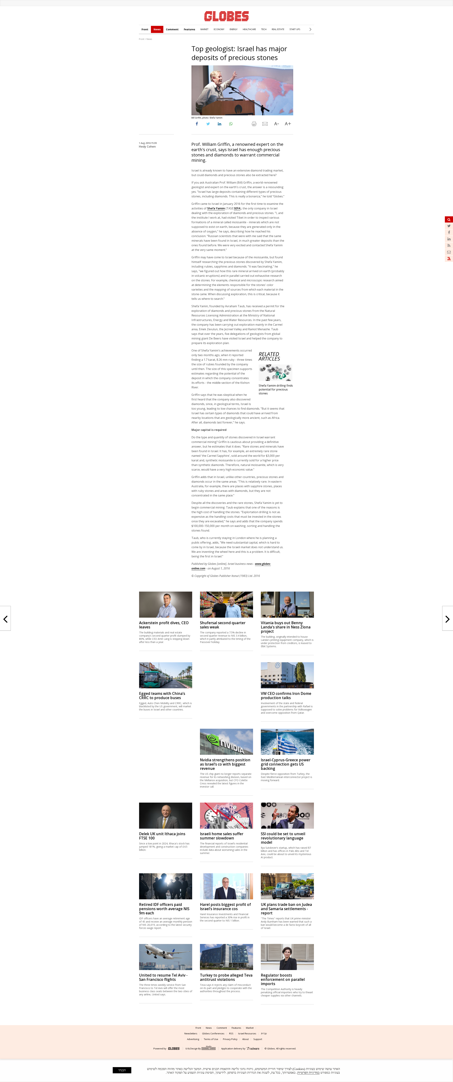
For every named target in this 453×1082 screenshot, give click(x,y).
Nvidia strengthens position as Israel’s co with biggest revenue (225, 764)
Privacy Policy (230, 1039)
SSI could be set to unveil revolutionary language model (283, 838)
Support (257, 1039)
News (157, 29)
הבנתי (122, 1070)
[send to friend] (265, 124)
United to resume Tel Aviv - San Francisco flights (163, 977)
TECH (263, 29)
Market (250, 1027)
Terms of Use (211, 1039)
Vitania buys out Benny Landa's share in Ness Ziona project (286, 627)
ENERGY (233, 29)
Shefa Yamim (216, 208)
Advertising (193, 1039)
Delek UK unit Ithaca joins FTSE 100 (162, 836)
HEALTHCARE (249, 29)
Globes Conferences (213, 1033)
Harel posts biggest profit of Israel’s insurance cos (225, 906)
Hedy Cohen (147, 146)
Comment (172, 29)
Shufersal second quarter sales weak (222, 624)
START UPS (294, 29)
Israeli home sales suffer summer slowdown (221, 836)
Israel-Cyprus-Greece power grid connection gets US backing (285, 764)
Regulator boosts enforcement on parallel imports (283, 979)
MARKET (204, 29)
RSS (231, 1033)
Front (145, 29)
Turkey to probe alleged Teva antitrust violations (226, 977)
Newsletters (190, 1033)
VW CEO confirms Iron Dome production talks (286, 695)
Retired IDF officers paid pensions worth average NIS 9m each (164, 908)
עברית (264, 1033)
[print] (254, 124)
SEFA (237, 208)
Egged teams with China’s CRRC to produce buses (162, 695)
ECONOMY (219, 29)
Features (189, 29)
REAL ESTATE (278, 29)
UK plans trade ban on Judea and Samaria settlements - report (286, 908)
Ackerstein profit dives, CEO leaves (164, 624)
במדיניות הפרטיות (308, 1072)
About (245, 1039)
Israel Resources (247, 1033)
